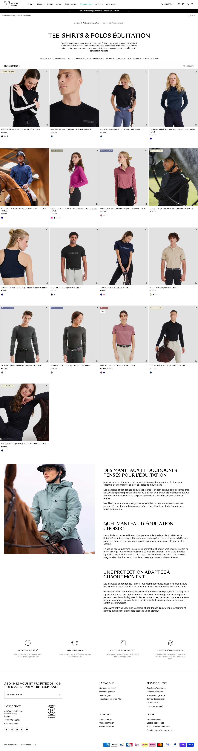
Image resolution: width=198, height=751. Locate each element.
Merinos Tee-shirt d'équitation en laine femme (120, 129)
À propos (99, 4)
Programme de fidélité (28, 650)
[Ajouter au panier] (47, 125)
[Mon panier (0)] (187, 4)
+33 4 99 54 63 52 (11, 720)
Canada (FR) (166, 4)
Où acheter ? (152, 703)
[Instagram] (12, 729)
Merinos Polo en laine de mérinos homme (168, 366)
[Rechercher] (192, 4)
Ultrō (34, 744)
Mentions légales (154, 719)
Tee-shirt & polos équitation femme (54, 59)
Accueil (77, 23)
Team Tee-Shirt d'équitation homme (66, 288)
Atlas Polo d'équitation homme (163, 288)
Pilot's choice (70, 4)
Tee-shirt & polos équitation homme (88, 59)
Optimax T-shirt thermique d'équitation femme (71, 366)
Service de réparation (156, 699)
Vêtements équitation (91, 23)
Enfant (50, 4)
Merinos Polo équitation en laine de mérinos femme (23, 444)
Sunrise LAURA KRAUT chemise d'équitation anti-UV (171, 209)
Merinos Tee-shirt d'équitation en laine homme (71, 129)
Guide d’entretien (106, 723)
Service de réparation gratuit (170, 650)
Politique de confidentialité (158, 727)
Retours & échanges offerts (123, 650)
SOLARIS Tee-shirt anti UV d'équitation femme (20, 129)
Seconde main (86, 4)
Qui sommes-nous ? (107, 688)
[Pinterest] (17, 729)
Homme (40, 4)
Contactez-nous (11, 724)
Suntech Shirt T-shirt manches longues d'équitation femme (74, 210)
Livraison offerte (75, 650)
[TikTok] (22, 729)
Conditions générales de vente (160, 730)
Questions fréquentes (156, 688)
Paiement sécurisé (155, 706)
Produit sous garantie (156, 696)
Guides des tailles (106, 727)
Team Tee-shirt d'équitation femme (115, 288)
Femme (30, 4)
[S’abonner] (59, 694)
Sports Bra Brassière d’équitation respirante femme (24, 288)
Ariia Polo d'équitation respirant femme (117, 366)
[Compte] (179, 4)
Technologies (105, 696)
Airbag (59, 4)
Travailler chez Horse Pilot (110, 699)
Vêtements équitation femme (118, 59)
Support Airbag (105, 719)
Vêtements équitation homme (146, 59)
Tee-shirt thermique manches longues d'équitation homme (23, 210)
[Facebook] (6, 729)
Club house (111, 4)
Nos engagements (107, 692)
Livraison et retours (155, 692)
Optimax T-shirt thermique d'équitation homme (21, 366)
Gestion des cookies (155, 723)
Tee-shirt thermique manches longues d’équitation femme (172, 131)
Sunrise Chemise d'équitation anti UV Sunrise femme (122, 209)
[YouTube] (27, 729)
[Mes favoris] (47, 71)
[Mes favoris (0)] (183, 4)
